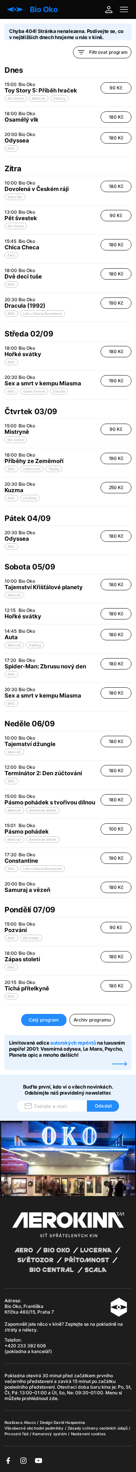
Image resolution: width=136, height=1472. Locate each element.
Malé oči (38, 98)
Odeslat (103, 1106)
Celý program (44, 1020)
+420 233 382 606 (25, 1345)
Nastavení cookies (88, 1433)
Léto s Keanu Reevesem (42, 313)
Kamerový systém (50, 1433)
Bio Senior (16, 98)
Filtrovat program (108, 52)
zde (53, 1398)
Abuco (30, 1422)
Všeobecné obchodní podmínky (35, 1428)
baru (96, 1387)
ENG (11, 148)
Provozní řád (17, 1433)
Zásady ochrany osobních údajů (98, 1428)
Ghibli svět (31, 469)
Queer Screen (34, 391)
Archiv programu (92, 1020)
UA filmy (30, 498)
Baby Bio (15, 197)
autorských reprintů (73, 1043)
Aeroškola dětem (43, 810)
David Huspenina (69, 1422)
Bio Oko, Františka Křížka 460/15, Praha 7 (29, 1309)
